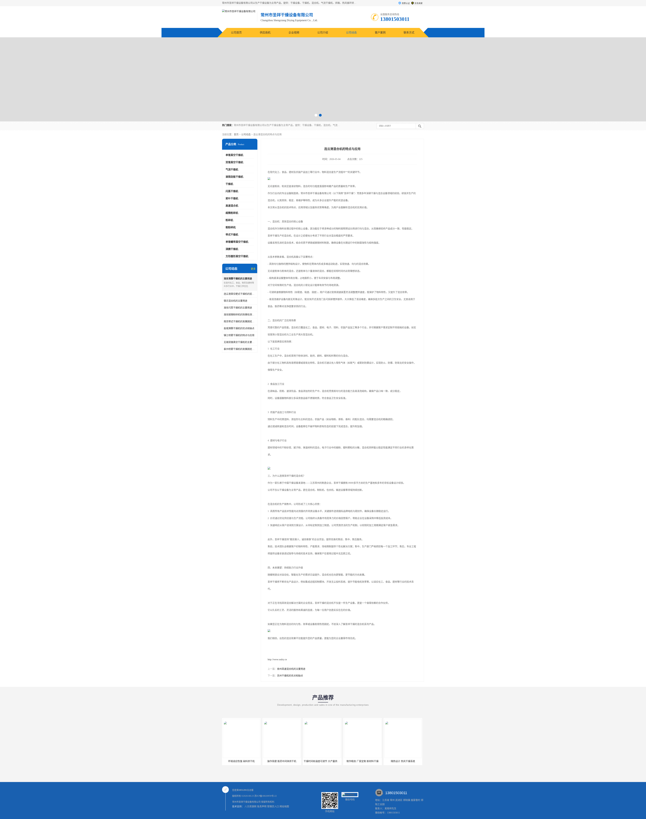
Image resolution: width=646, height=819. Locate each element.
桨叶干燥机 (232, 198)
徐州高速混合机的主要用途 (291, 669)
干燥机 (229, 184)
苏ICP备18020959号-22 (265, 796)
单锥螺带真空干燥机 (237, 241)
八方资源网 (250, 806)
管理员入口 (273, 806)
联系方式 (409, 32)
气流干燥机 (232, 169)
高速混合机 (232, 205)
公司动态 (351, 32)
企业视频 (294, 32)
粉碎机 (229, 220)
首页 (236, 134)
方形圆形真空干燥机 (237, 256)
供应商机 (265, 32)
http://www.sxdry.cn (277, 659)
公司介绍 (322, 32)
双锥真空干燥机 (234, 162)
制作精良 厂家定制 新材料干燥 (304, 761)
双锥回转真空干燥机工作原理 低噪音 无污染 (389, 761)
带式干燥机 (232, 234)
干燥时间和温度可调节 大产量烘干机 (264, 761)
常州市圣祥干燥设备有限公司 (246, 802)
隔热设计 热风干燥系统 (344, 761)
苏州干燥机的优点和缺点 (290, 675)
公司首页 (236, 32)
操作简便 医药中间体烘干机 (222, 761)
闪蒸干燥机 (232, 191)
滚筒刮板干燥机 (234, 176)
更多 (253, 269)
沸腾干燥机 (232, 249)
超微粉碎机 (232, 213)
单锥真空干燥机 (234, 155)
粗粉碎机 (231, 227)
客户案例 (380, 32)
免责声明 (261, 806)
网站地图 (284, 806)
